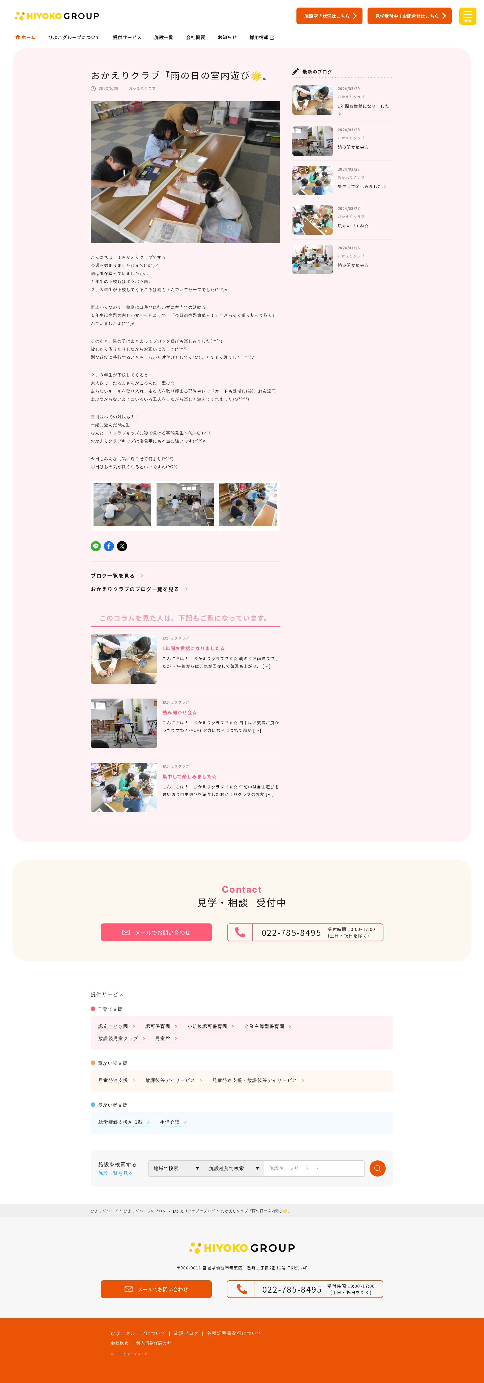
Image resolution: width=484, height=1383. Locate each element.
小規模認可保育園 (207, 1026)
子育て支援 (110, 1008)
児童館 (162, 1038)
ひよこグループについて (74, 37)
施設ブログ (186, 1332)
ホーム (28, 37)
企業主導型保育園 (264, 1026)
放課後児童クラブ (118, 1038)
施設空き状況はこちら (327, 16)
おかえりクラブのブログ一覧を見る (135, 589)
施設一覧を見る (115, 1172)
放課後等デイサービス (170, 1080)
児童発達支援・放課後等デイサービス (255, 1080)
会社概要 (195, 37)
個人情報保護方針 (154, 1342)
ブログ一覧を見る (113, 575)
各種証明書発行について (234, 1332)
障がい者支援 (113, 1104)
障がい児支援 (113, 1062)
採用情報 (259, 37)
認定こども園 (113, 1026)
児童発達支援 (113, 1080)
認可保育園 (157, 1026)
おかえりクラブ (142, 88)
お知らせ (227, 37)
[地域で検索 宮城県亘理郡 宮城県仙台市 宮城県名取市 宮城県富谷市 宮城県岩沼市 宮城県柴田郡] (176, 1168)
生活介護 (170, 1122)
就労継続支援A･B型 (120, 1122)
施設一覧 (163, 37)
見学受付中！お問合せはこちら (407, 16)
